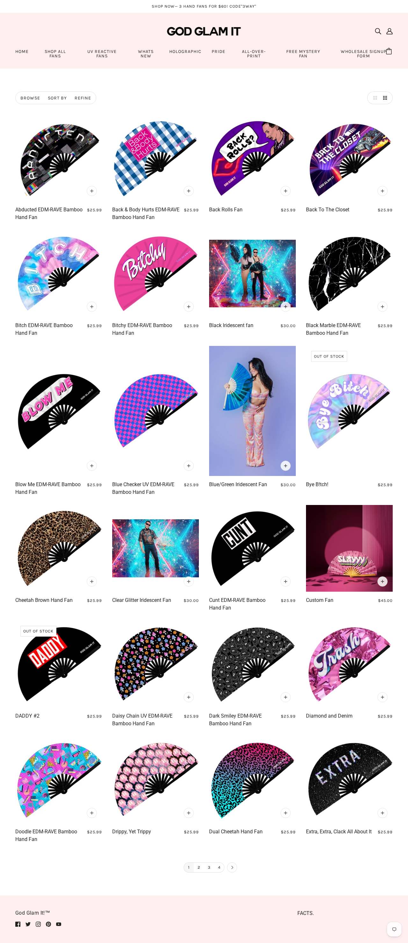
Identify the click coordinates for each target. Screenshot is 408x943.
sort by (57, 98)
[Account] (389, 31)
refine (83, 98)
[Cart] (390, 52)
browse (30, 98)
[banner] (204, 31)
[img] (378, 31)
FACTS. (305, 913)
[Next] (232, 868)
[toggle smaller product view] (386, 97)
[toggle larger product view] (373, 97)
